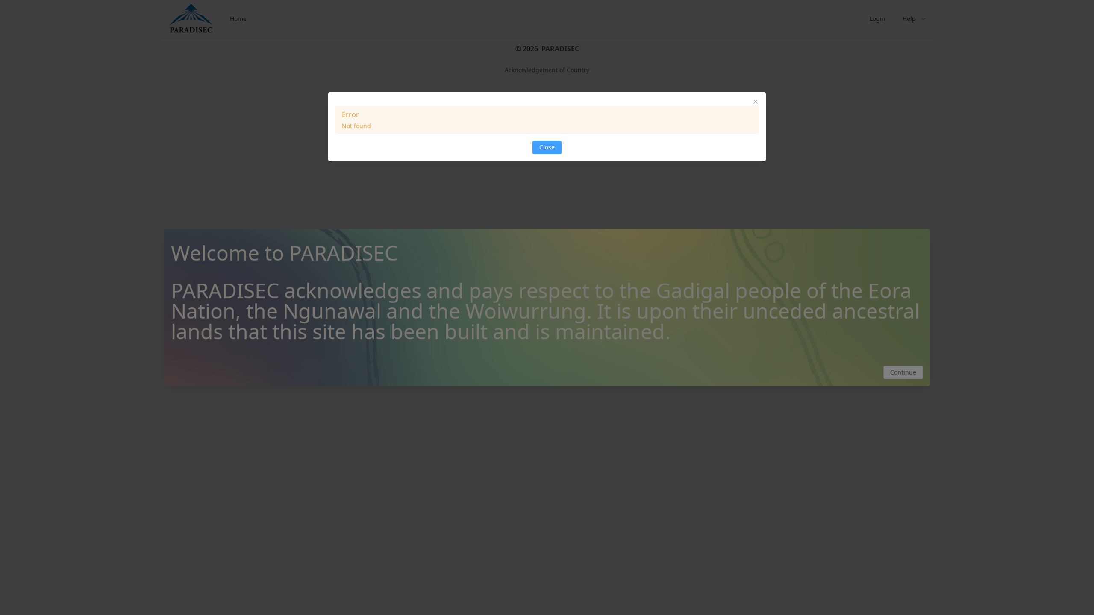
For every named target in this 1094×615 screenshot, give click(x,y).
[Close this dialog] (755, 102)
